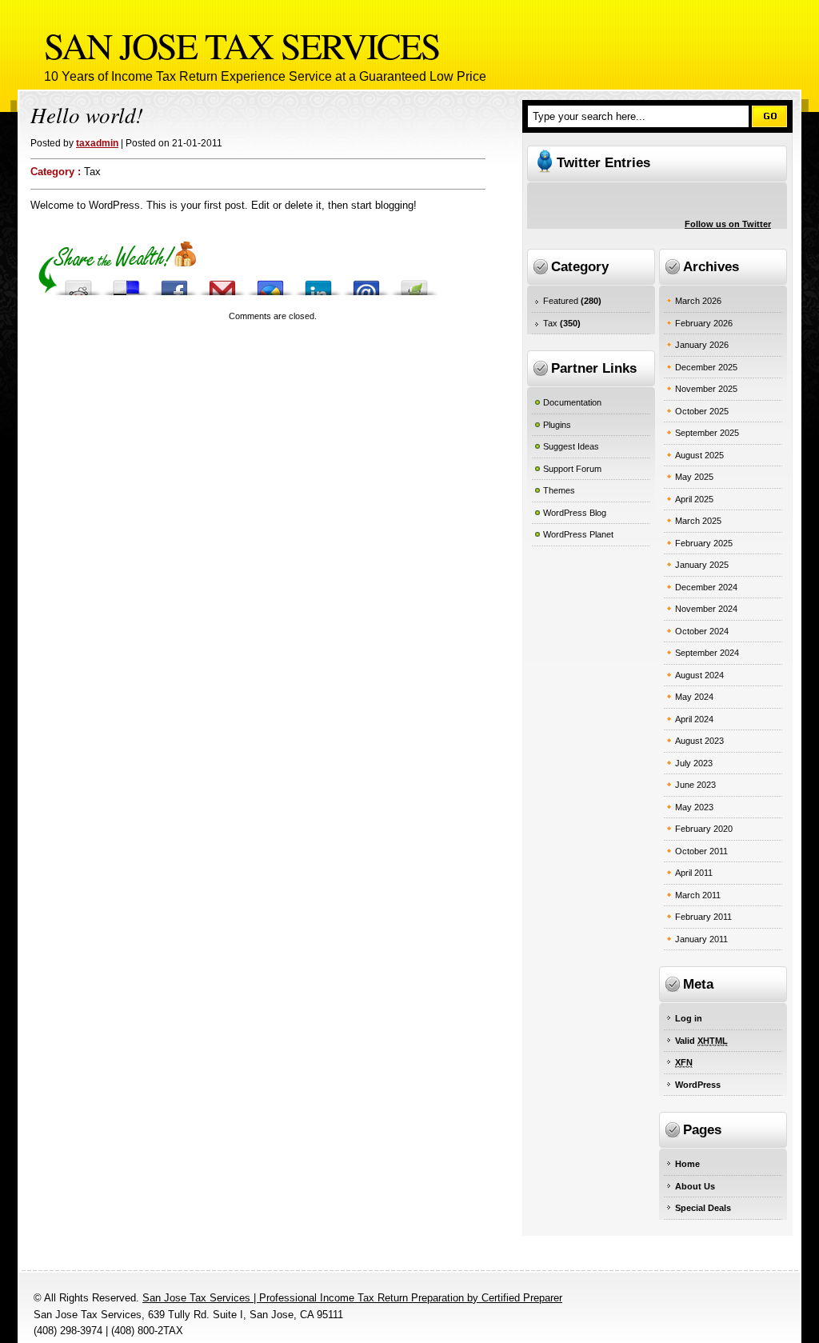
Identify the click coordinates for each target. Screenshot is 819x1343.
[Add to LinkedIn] (318, 283)
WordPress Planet (578, 534)
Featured (560, 301)
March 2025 (698, 521)
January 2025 (702, 565)
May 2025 (694, 477)
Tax (92, 172)
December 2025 (706, 367)
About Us (695, 1186)
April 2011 (694, 872)
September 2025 (707, 433)
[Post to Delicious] (126, 283)
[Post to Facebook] (174, 283)
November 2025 (706, 389)
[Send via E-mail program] (366, 283)
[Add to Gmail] (222, 283)
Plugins (557, 425)
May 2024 (694, 696)
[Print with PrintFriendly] (414, 283)
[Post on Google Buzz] (270, 283)
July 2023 (694, 763)
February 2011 (703, 916)
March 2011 (698, 895)
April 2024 (694, 719)
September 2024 (707, 653)
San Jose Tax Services (242, 45)
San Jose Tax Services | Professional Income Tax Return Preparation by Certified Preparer (352, 1298)
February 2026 (704, 323)
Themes (559, 490)
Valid (701, 1040)
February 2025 (704, 543)
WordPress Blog (574, 513)
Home (687, 1164)
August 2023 (699, 740)
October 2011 (701, 851)
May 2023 (694, 807)
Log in (688, 1018)
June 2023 (695, 784)
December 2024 (706, 587)
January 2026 (702, 345)
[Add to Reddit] (78, 283)
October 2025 (702, 411)
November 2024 (706, 609)
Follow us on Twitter (728, 224)
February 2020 (704, 828)
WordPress (698, 1084)
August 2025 (699, 455)
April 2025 (694, 499)
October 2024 (702, 631)
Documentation (572, 402)
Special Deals (703, 1208)
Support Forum (572, 469)
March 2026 (698, 301)
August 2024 (699, 675)
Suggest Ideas (571, 446)
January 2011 (701, 939)
